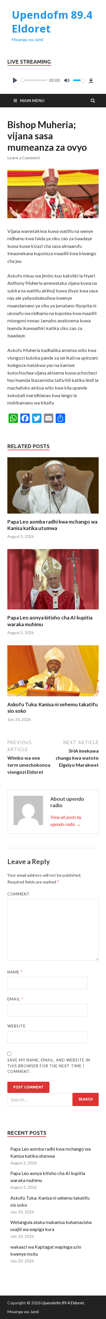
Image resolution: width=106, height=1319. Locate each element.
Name (14, 972)
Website (16, 1026)
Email (15, 999)
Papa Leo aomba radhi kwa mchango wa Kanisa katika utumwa (52, 525)
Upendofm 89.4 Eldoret (52, 22)
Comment (18, 894)
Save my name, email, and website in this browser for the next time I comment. (48, 1066)
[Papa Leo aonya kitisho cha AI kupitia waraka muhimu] (53, 611)
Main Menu (32, 100)
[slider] (34, 80)
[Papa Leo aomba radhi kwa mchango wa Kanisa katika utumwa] (53, 515)
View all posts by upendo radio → (66, 820)
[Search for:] (53, 1099)
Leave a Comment (23, 157)
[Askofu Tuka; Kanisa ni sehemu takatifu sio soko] (53, 697)
